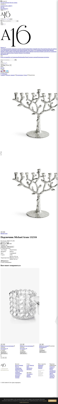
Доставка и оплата (29, 374)
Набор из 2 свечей (44, 346)
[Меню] (2, 10)
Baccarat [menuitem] (22, 48)
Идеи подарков (4, 57)
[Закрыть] (2, 22)
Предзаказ (3, 246)
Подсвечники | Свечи (21, 75)
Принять (52, 400)
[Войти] (5, 19)
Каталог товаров (10, 75)
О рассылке (52, 377)
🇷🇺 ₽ (2, 71)
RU (1, 7)
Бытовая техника (17, 377)
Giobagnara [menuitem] (39, 50)
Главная (3, 75)
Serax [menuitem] (12, 53)
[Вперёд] (6, 358)
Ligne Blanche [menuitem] (16, 51)
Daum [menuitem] (39, 48)
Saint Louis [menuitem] (3, 53)
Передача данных (52, 375)
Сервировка (15, 57)
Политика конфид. (52, 367)
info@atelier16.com (5, 370)
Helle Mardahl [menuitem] (50, 50)
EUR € (6, 5)
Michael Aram (4, 233)
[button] (29, 153)
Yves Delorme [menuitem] (26, 53)
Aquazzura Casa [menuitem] (15, 48)
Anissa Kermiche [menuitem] (7, 48)
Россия (2, 2)
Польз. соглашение (53, 370)
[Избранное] (5, 10)
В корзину (3, 351)
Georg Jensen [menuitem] (13, 50)
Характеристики (6, 248)
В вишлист (10, 246)
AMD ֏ (10, 5)
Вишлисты (29, 368)
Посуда (10, 57)
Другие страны (13, 2)
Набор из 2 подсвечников (7, 346)
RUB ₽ (2, 5)
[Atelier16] (16, 46)
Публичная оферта (52, 372)
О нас (28, 365)
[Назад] (4, 358)
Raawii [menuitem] (38, 51)
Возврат (29, 376)
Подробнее (4, 348)
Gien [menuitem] (28, 50)
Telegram (40, 366)
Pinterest (40, 368)
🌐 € (7, 71)
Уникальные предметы (43, 57)
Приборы (20, 57)
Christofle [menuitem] (35, 48)
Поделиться (5, 260)
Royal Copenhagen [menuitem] (51, 51)
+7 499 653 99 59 (4, 368)
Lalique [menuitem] (10, 51)
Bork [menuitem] (31, 48)
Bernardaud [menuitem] (27, 48)
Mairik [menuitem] (21, 51)
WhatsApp (4, 73)
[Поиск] (2, 19)
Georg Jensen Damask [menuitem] (21, 50)
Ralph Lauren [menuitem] (43, 51)
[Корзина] (9, 19)
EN (3, 7)
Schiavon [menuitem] (8, 53)
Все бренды (4, 54)
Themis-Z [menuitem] (20, 53)
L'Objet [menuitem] (7, 51)
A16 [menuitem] (2, 48)
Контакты (29, 369)
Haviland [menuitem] (44, 50)
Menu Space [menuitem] (26, 51)
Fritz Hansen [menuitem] (6, 50)
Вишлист (5, 8)
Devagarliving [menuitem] (44, 48)
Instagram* (40, 365)
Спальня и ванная (32, 57)
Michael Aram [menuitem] (33, 51)
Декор (26, 57)
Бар (24, 57)
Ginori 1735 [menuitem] (33, 50)
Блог (2, 8)
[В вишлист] (4, 232)
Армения (6, 2)
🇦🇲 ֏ (4, 71)
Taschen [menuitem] (16, 53)
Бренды (3, 47)
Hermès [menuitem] (3, 51)
